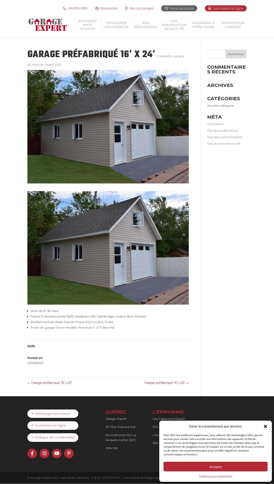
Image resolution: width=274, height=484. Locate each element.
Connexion (215, 124)
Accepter (215, 467)
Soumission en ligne (228, 8)
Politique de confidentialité (215, 476)
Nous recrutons (182, 8)
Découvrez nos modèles (116, 25)
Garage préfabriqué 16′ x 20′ (49, 383)
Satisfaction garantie (233, 25)
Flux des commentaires (224, 137)
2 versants (164, 56)
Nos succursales (141, 8)
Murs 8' (37, 65)
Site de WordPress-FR (223, 144)
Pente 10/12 (53, 65)
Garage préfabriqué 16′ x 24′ (166, 383)
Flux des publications (222, 131)
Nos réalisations (145, 25)
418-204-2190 (78, 8)
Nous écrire (109, 8)
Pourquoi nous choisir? (88, 25)
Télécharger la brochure (52, 413)
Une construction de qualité (174, 25)
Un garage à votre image (203, 25)
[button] (265, 426)
